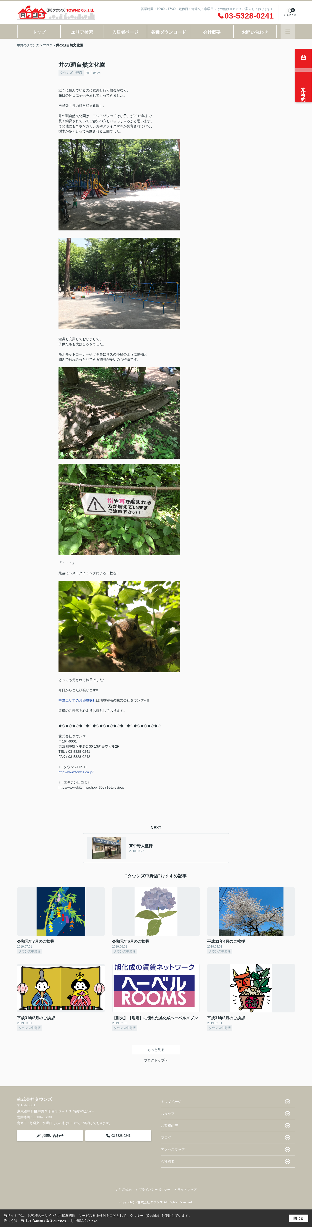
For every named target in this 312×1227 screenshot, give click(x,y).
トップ (39, 32)
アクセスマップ (173, 1149)
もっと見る (156, 1050)
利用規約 (125, 1189)
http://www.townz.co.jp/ (76, 772)
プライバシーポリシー (154, 1189)
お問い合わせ (255, 32)
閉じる (298, 1218)
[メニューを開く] (287, 31)
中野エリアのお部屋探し (77, 700)
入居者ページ (125, 32)
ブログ (166, 1137)
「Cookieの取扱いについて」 (50, 1221)
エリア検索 (82, 32)
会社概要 (212, 32)
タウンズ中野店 (71, 73)
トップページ (171, 1102)
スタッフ (168, 1114)
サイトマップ (186, 1189)
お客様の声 (169, 1126)
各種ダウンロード (168, 32)
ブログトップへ (156, 1060)
